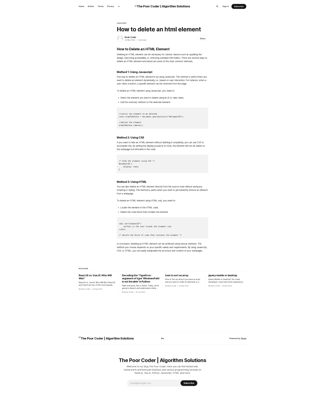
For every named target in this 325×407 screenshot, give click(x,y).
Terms (101, 6)
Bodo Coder (130, 37)
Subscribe (239, 6)
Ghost (243, 338)
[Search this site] (217, 6)
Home (81, 6)
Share (202, 38)
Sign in (226, 6)
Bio (162, 338)
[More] (119, 6)
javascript (122, 23)
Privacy (110, 6)
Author (91, 6)
